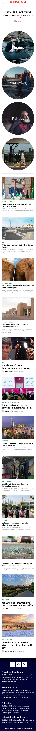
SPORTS (4, 362)
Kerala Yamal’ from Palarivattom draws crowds (16, 366)
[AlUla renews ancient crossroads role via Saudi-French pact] (18, 269)
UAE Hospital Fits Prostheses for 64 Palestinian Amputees (16, 485)
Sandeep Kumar (9, 411)
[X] (24, 664)
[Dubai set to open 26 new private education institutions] (18, 506)
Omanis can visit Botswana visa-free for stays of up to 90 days (17, 645)
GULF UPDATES (7, 481)
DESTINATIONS (7, 283)
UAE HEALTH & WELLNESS (10, 402)
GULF (3, 242)
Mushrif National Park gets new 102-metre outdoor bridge (17, 604)
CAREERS (5, 520)
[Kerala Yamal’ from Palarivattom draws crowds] (18, 348)
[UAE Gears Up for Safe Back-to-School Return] (18, 228)
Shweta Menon (9, 371)
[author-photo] (3, 371)
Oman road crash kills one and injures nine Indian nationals (17, 564)
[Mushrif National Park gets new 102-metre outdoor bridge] (18, 585)
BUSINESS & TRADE (8, 201)
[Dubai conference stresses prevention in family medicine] (18, 388)
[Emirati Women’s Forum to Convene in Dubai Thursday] (18, 427)
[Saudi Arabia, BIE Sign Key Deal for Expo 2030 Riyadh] (18, 188)
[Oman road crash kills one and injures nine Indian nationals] (18, 547)
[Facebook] (12, 664)
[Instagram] (18, 664)
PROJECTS (5, 600)
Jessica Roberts (9, 651)
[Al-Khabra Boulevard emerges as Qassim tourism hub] (18, 308)
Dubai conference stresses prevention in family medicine (17, 406)
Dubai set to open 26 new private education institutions (15, 524)
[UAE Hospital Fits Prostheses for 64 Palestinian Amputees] (18, 467)
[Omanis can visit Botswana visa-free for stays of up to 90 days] (18, 625)
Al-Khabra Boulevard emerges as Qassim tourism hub (15, 325)
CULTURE (5, 441)
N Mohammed (8, 609)
